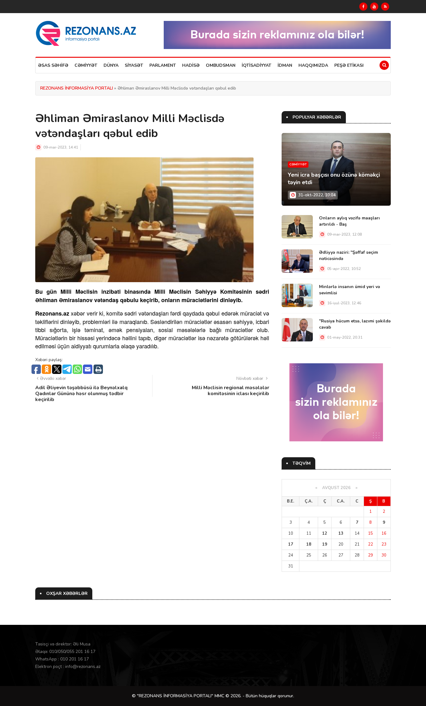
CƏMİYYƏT (86, 65)
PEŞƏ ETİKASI (349, 65)
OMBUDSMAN (220, 65)
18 (308, 544)
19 (324, 544)
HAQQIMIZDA (313, 65)
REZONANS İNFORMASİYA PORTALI (76, 88)
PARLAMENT (162, 65)
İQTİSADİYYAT (256, 65)
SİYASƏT (134, 65)
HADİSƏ (191, 65)
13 (340, 533)
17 (290, 544)
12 (324, 533)
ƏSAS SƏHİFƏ (53, 65)
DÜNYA (111, 65)
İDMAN (285, 65)
